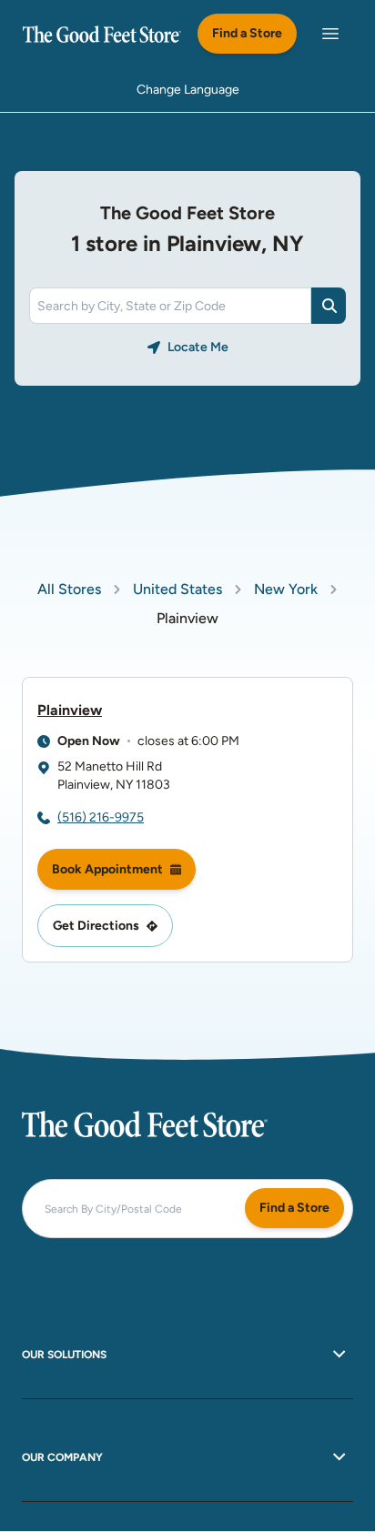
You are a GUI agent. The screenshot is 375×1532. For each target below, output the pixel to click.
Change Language (188, 89)
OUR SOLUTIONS (64, 1354)
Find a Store (247, 33)
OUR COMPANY (62, 1457)
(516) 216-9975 (100, 817)
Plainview (69, 710)
